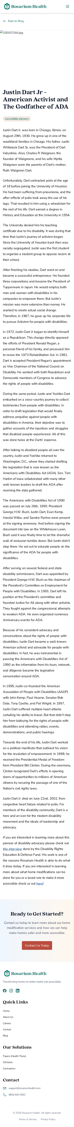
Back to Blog (16, 21)
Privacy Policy (48, 1119)
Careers (7, 1023)
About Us (8, 1017)
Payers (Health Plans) (14, 1056)
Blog (5, 1035)
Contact (7, 1029)
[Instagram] (11, 990)
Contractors (9, 1068)
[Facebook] (4, 990)
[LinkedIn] (17, 990)
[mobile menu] (67, 6)
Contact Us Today (37, 945)
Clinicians (8, 1062)
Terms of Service (27, 1119)
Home (6, 1011)
